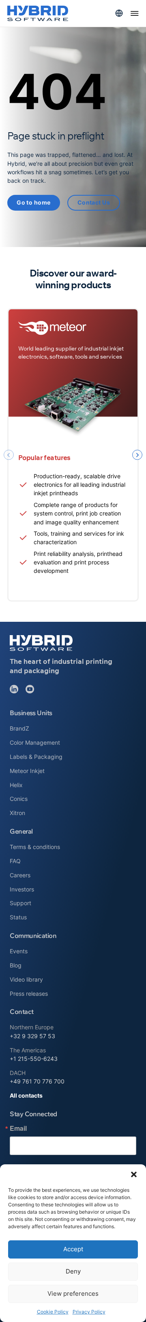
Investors (22, 889)
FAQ (15, 860)
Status (18, 917)
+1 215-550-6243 (34, 1058)
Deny (73, 1271)
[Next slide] (137, 455)
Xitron (17, 812)
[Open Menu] (135, 13)
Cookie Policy (53, 1312)
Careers (20, 875)
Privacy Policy (89, 1312)
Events (19, 951)
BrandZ (19, 728)
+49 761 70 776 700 (37, 1081)
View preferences (73, 1293)
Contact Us (93, 202)
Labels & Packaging (36, 756)
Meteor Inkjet (27, 770)
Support (20, 903)
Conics (19, 798)
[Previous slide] (9, 455)
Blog (15, 965)
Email (18, 1128)
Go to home (33, 202)
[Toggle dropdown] (119, 13)
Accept (73, 1249)
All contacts (26, 1095)
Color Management (35, 742)
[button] (134, 1174)
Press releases (29, 993)
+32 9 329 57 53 (32, 1036)
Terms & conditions (35, 846)
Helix (16, 784)
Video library (26, 979)
